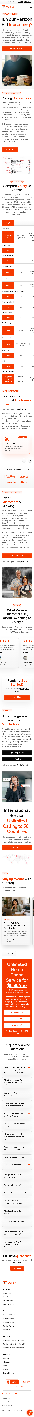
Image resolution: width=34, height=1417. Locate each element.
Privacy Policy (6, 1398)
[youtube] (16, 1393)
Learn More (17, 697)
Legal (5, 1366)
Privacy (5, 1369)
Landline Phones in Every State (13, 1340)
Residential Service (9, 1315)
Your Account (8, 1300)
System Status (8, 1293)
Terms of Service (7, 1402)
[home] (8, 6)
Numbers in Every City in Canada (14, 1348)
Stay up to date (13, 878)
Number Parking (8, 1326)
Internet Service (8, 1322)
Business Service (9, 1318)
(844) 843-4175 (22, 409)
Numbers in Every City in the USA (14, 1344)
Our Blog (6, 1358)
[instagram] (6, 1393)
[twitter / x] (9, 1393)
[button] (30, 7)
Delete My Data (8, 1373)
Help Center (7, 1297)
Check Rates (17, 848)
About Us (6, 1362)
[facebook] (3, 1393)
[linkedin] (13, 1393)
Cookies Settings (7, 1405)
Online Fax (6, 1330)
